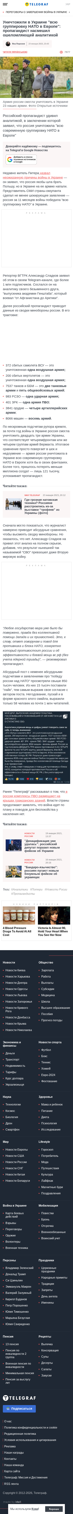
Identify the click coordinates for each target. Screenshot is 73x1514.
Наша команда (14, 1465)
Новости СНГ (14, 1168)
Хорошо (54, 1509)
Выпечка (47, 1344)
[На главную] (36, 4)
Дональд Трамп (15, 1274)
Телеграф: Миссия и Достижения (25, 1477)
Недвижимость (15, 1065)
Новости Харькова (17, 976)
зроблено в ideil (12, 1502)
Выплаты (47, 982)
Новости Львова (16, 995)
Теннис (46, 1062)
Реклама (10, 1446)
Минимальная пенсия (19, 1373)
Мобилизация (48, 1205)
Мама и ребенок (52, 1104)
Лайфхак (47, 1180)
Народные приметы (54, 1277)
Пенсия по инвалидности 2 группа (15, 1354)
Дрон (8, 1123)
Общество (46, 962)
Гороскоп (47, 1149)
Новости (9, 962)
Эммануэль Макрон (18, 1286)
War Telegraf (32, 495)
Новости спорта (50, 1042)
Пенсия (8, 1336)
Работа (46, 976)
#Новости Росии (56, 889)
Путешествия (50, 1168)
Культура (47, 1174)
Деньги (10, 1053)
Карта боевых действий (14, 1215)
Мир (6, 1141)
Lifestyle (44, 1141)
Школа (45, 1001)
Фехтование (49, 1081)
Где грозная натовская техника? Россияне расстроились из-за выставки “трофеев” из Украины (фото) (41, 506)
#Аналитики (19, 889)
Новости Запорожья (18, 1001)
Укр (68, 4)
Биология (11, 1117)
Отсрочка (47, 1225)
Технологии (13, 1104)
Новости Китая (15, 1174)
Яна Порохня (18, 44)
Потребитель (49, 1155)
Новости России (29, 834)
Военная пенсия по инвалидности (18, 1365)
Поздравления (51, 1193)
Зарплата (47, 970)
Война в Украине (15, 1205)
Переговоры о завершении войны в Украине (36, 12)
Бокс (44, 1056)
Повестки (47, 1213)
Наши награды (14, 1452)
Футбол (46, 1049)
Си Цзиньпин (14, 1280)
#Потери (36, 889)
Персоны (9, 1260)
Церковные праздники (48, 1269)
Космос (10, 1110)
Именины (47, 1302)
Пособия (47, 1014)
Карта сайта (12, 1471)
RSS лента (11, 1483)
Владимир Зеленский (19, 1267)
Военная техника (16, 1247)
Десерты (47, 1362)
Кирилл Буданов (16, 1299)
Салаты (46, 1369)
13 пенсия (12, 1344)
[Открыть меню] (5, 4)
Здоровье (46, 1096)
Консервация (50, 1350)
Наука (7, 1096)
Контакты (10, 1458)
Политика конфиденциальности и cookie (30, 1427)
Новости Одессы (16, 988)
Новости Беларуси (17, 1180)
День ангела (49, 1296)
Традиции (47, 1283)
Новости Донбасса (17, 1017)
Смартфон (12, 1129)
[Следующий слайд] (69, 12)
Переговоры (13, 1229)
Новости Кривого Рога (16, 1009)
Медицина (48, 995)
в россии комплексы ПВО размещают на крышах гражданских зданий (35, 796)
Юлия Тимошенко (17, 1311)
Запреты (47, 1290)
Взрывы (10, 1223)
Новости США (14, 1155)
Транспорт (12, 1059)
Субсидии (47, 988)
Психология (49, 1123)
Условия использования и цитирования (30, 1439)
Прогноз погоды (51, 1020)
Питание (47, 1110)
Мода (44, 1162)
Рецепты (45, 1336)
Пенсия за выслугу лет (17, 1381)
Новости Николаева (18, 1030)
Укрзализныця (14, 1084)
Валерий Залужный (18, 1292)
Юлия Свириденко (17, 1324)
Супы (45, 1356)
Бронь (45, 1219)
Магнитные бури (52, 1187)
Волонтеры (12, 1241)
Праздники (46, 1260)
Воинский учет (50, 1238)
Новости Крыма (15, 1023)
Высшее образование (55, 1007)
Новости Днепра (16, 982)
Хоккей (45, 1068)
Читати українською (15, 52)
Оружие (10, 1235)
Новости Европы (16, 1149)
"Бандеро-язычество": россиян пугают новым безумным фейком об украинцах (41, 872)
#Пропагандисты (23, 893)
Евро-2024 (48, 1075)
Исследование (51, 1129)
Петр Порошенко (16, 1305)
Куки (35, 1508)
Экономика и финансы (12, 1044)
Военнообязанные (53, 1232)
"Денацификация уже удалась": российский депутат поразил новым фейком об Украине (42, 846)
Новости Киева (15, 970)
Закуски (46, 1375)
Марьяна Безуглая (17, 1317)
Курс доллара (14, 1078)
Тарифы (10, 1072)
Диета (45, 1117)
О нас (8, 1421)
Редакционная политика (20, 1433)
